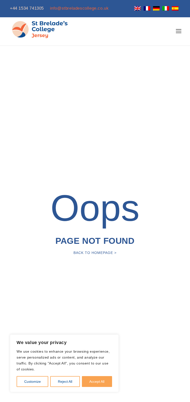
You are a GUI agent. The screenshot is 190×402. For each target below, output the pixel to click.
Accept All (96, 381)
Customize (32, 381)
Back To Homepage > (95, 253)
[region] (64, 363)
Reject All (65, 381)
